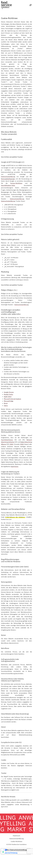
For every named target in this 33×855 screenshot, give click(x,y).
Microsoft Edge (8, 401)
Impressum (16, 835)
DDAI (22, 444)
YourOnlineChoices (7, 440)
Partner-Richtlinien (16, 183)
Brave (6, 403)
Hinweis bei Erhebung (9, 853)
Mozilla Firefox (8, 394)
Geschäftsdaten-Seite (8, 185)
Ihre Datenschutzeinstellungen (17, 850)
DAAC (11, 444)
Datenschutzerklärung (8, 176)
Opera (6, 405)
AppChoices (14, 466)
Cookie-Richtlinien (16, 841)
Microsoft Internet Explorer (12, 399)
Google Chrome (9, 392)
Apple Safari (8, 396)
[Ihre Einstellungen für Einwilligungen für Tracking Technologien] (3, 852)
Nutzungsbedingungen (8, 179)
